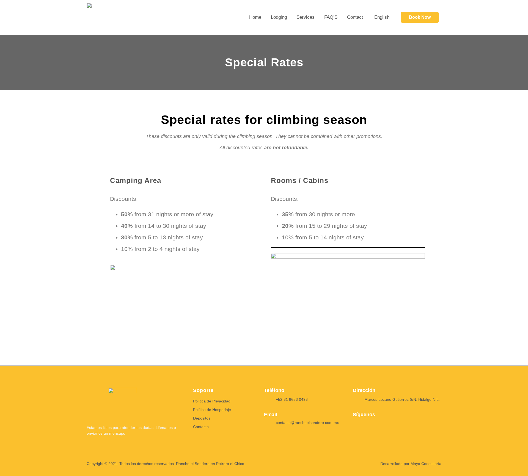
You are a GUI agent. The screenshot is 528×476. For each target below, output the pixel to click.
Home (255, 17)
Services (305, 17)
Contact (355, 17)
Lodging (279, 17)
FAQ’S (330, 17)
